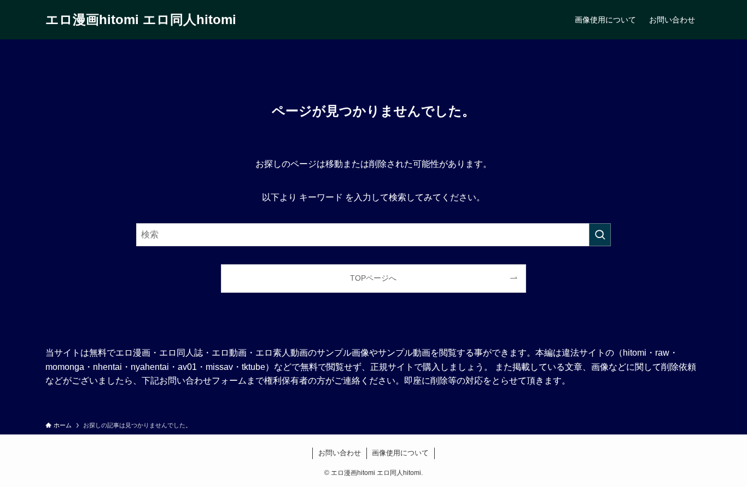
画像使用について (400, 453)
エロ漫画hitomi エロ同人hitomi (140, 19)
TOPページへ (373, 278)
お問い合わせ (339, 453)
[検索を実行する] (600, 234)
